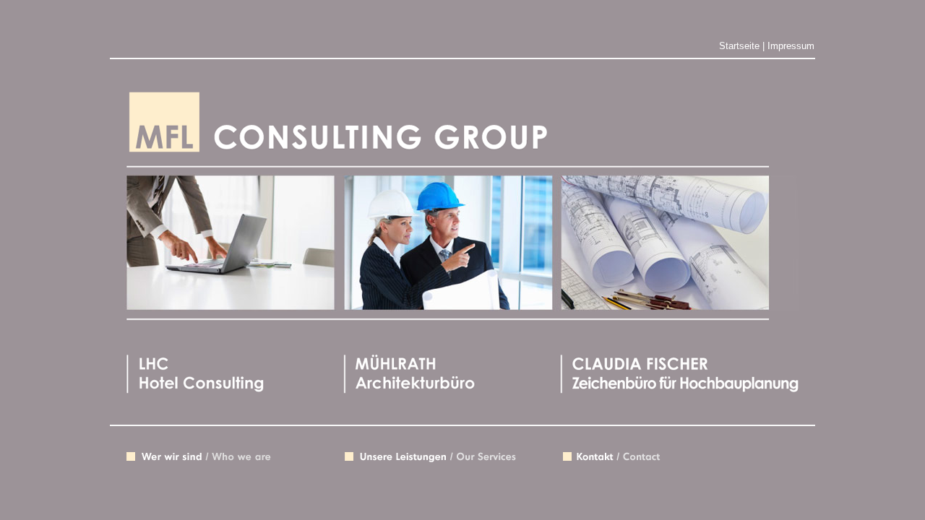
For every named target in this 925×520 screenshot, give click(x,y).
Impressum (790, 45)
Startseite (739, 45)
